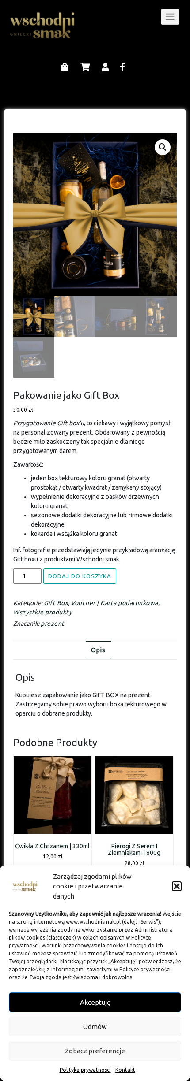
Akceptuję (95, 1002)
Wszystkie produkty (42, 612)
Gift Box (56, 602)
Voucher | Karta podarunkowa (114, 602)
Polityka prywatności (85, 1070)
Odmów (95, 1026)
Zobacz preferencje (95, 1051)
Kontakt (125, 1070)
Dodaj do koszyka (79, 576)
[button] (176, 886)
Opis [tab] (98, 650)
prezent (53, 623)
